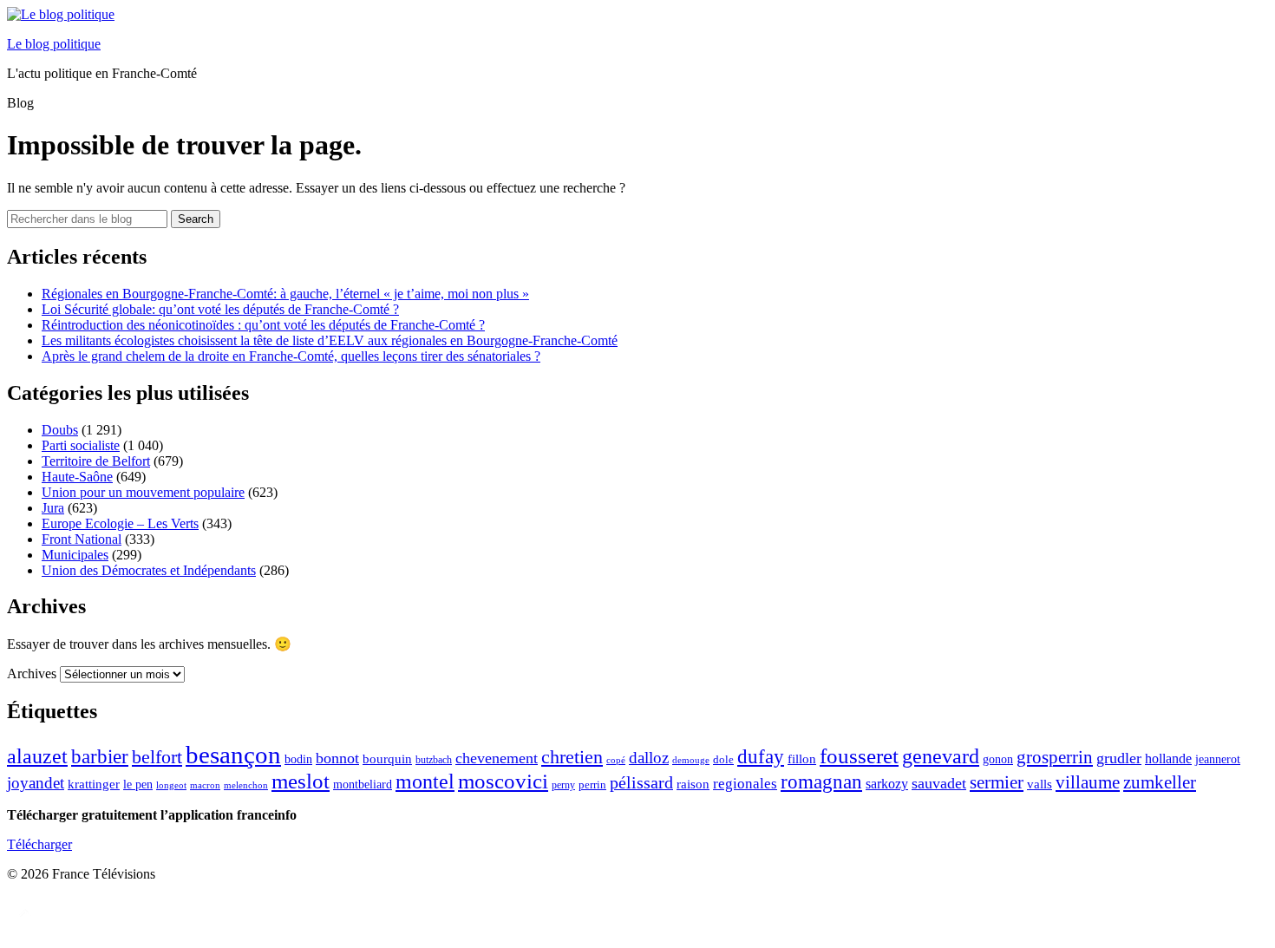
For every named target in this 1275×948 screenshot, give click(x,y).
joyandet (35, 783)
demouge (690, 760)
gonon (998, 759)
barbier (99, 756)
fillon (802, 758)
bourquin (387, 759)
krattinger (94, 783)
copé (615, 760)
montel (425, 781)
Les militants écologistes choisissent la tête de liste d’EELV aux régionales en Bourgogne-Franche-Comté (330, 340)
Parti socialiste (81, 445)
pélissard (641, 782)
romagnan (821, 781)
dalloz (649, 758)
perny (563, 785)
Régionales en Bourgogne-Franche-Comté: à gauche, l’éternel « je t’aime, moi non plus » (285, 293)
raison (693, 783)
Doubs (60, 429)
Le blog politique (54, 43)
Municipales (75, 554)
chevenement (496, 758)
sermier (996, 782)
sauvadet (939, 783)
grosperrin (1055, 757)
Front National (81, 539)
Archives (31, 673)
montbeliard (362, 784)
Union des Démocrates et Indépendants (149, 570)
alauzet (37, 756)
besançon (233, 754)
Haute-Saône (77, 476)
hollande (1168, 758)
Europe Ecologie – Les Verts (120, 523)
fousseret (859, 756)
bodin (298, 759)
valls (1039, 784)
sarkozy (887, 783)
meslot (300, 781)
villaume (1088, 782)
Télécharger (39, 844)
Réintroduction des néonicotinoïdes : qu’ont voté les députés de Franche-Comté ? (263, 324)
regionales (745, 783)
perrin (592, 785)
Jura (53, 507)
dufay (760, 757)
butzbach (433, 760)
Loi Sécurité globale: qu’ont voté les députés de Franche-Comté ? (220, 309)
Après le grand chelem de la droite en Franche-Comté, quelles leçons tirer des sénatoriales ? (291, 356)
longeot (171, 785)
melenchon (246, 785)
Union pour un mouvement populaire (143, 492)
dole (723, 759)
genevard (940, 756)
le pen (138, 784)
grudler (1118, 758)
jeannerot (1217, 759)
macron (205, 785)
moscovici (503, 781)
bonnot (337, 758)
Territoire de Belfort (96, 461)
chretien (572, 757)
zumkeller (1159, 782)
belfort (157, 757)
